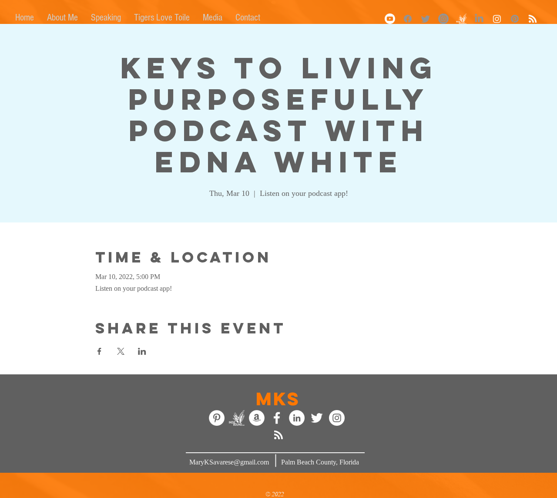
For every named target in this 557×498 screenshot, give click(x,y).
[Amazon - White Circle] (257, 418)
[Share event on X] (121, 351)
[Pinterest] (515, 18)
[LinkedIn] (479, 18)
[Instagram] (443, 18)
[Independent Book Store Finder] (237, 418)
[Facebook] (408, 18)
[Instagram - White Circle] (337, 418)
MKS (278, 398)
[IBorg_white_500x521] (461, 18)
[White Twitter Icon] (317, 418)
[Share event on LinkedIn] (142, 351)
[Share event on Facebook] (99, 351)
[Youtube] (390, 18)
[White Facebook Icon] (277, 418)
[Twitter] (425, 18)
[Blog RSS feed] (278, 435)
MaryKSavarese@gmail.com (229, 462)
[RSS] (532, 18)
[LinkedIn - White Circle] (297, 418)
